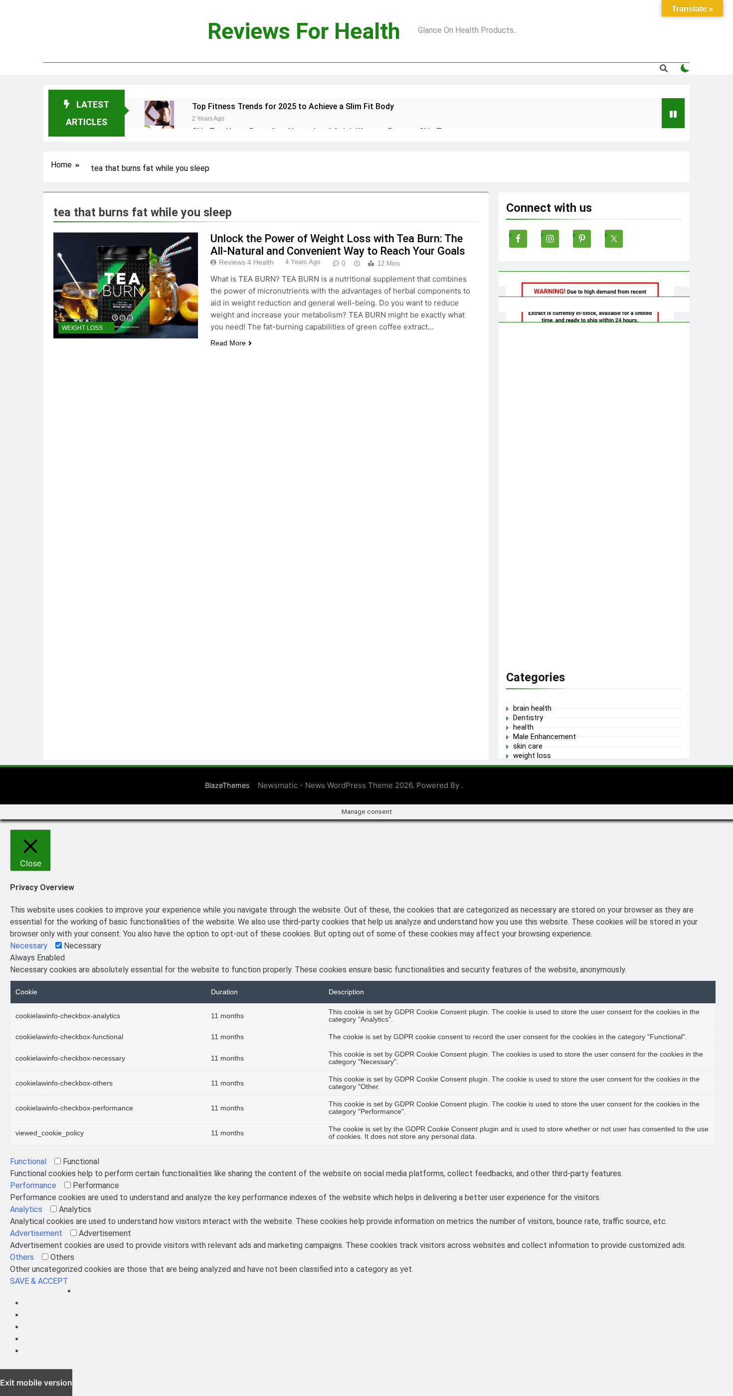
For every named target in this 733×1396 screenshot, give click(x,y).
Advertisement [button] (36, 1233)
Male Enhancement (544, 736)
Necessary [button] (28, 945)
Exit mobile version (36, 1383)
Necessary (82, 945)
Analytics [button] (26, 1209)
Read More (228, 343)
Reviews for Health (303, 31)
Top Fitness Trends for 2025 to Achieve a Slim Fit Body (293, 106)
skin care (528, 746)
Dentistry (528, 717)
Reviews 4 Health (246, 262)
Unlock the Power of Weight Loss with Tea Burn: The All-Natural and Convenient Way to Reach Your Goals (337, 244)
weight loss (82, 327)
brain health (532, 708)
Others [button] (22, 1257)
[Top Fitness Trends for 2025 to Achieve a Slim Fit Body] (159, 115)
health (523, 727)
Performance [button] (33, 1185)
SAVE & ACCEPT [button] (39, 1281)
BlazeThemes (227, 785)
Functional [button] (28, 1161)
